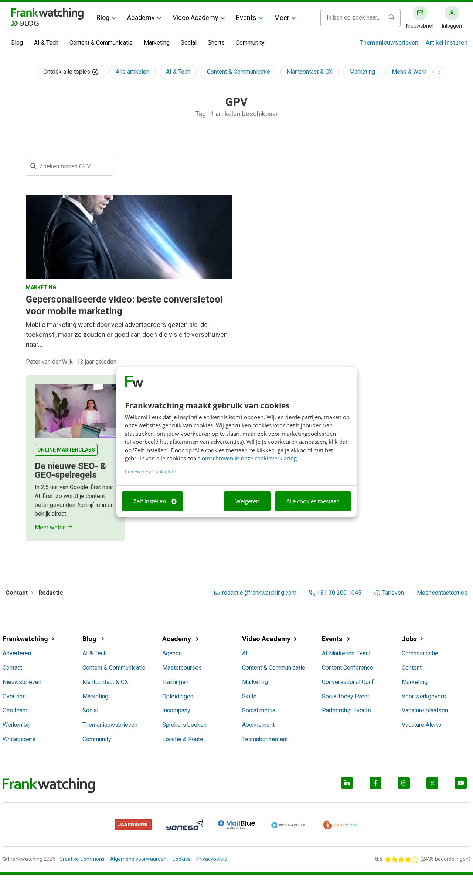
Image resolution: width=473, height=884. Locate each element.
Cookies (181, 859)
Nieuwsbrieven (22, 682)
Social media (258, 710)
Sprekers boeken (184, 724)
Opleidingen (177, 696)
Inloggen (452, 26)
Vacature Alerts (421, 724)
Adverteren (17, 653)
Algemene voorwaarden (138, 859)
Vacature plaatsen (425, 710)
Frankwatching (25, 639)
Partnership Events (346, 710)
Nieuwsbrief (420, 26)
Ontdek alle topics (67, 71)
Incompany (176, 710)
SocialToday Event (345, 696)
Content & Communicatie (101, 42)
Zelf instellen (149, 501)
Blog (102, 17)
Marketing (157, 42)
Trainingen (175, 682)
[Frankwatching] (47, 13)
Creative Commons (82, 859)
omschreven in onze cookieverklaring (249, 458)
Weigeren (247, 501)
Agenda (172, 653)
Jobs (409, 639)
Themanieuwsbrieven (389, 42)
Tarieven (393, 593)
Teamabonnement (265, 739)
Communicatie (420, 653)
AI (245, 653)
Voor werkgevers (424, 696)
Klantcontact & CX (310, 71)
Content (412, 667)
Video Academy (195, 17)
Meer (281, 17)
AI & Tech (46, 42)
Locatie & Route (182, 739)
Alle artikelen (132, 71)
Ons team (15, 710)
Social (189, 42)
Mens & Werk (409, 71)
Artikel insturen (446, 42)
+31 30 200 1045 (339, 593)
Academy (141, 17)
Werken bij (16, 724)
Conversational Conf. (348, 682)
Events (246, 17)
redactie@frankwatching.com (259, 593)
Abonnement (258, 724)
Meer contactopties (442, 593)
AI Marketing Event (346, 653)
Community (250, 42)
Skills (249, 696)
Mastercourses (182, 667)
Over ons (14, 696)
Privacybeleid (211, 859)
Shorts (216, 42)
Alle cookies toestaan (313, 501)
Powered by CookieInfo (150, 471)
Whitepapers (19, 739)
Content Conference (347, 667)
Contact (12, 667)
